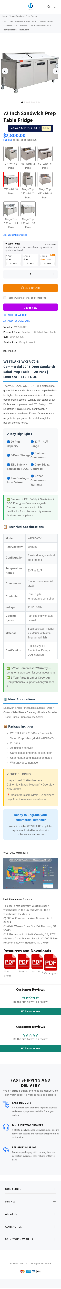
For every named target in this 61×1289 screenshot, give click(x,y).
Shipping (7, 140)
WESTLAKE (20, 327)
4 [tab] (29, 102)
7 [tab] (36, 102)
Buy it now (30, 308)
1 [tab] (22, 102)
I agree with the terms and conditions (27, 298)
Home (4, 16)
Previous (5, 71)
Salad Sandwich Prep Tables (23, 16)
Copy (46, 128)
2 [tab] (24, 102)
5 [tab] (32, 102)
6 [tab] (34, 102)
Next (56, 71)
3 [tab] (27, 102)
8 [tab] (39, 102)
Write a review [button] (30, 1011)
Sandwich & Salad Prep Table (39, 332)
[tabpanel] (30, 68)
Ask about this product (15, 235)
